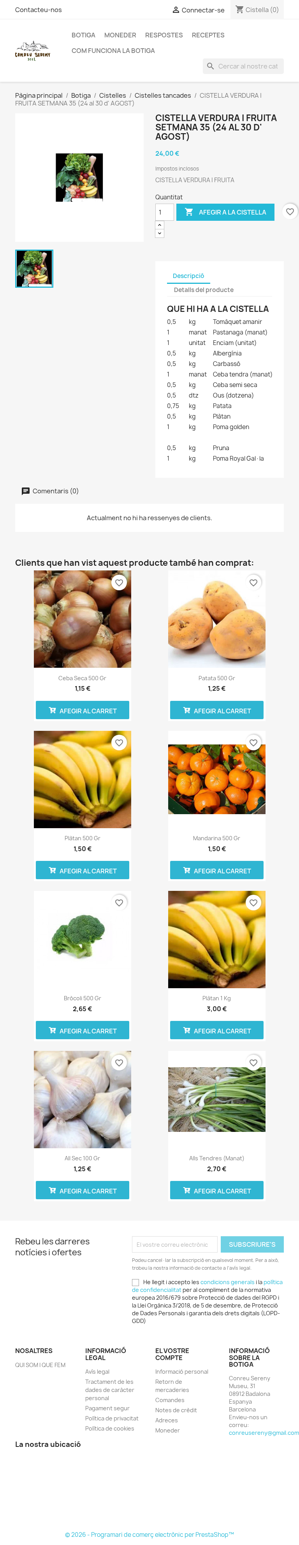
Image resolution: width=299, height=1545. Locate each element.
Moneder (120, 35)
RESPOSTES (164, 35)
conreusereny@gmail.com (264, 1432)
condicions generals (228, 1282)
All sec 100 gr (82, 1158)
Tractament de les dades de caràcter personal (109, 1390)
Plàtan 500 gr (82, 838)
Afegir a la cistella (225, 211)
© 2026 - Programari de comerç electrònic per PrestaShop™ (149, 1535)
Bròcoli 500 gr (82, 998)
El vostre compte (172, 1354)
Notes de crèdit (176, 1410)
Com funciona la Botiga (113, 50)
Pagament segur (107, 1408)
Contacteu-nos (38, 9)
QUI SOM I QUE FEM (40, 1365)
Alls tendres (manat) (216, 1158)
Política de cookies (109, 1428)
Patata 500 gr (217, 678)
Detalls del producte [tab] (204, 290)
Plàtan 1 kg (216, 998)
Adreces (166, 1420)
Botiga (83, 35)
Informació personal (181, 1371)
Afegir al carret (87, 711)
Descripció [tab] (188, 276)
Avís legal (97, 1371)
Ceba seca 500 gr (82, 678)
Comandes (170, 1400)
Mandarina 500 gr (216, 838)
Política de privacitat (112, 1418)
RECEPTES (208, 35)
